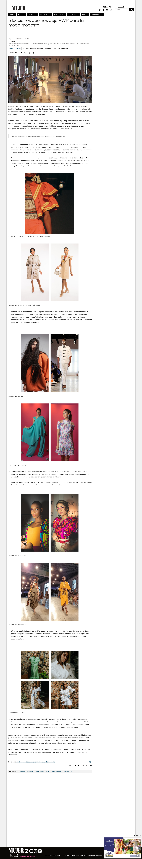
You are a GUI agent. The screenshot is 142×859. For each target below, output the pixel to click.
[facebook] (103, 9)
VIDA (83, 15)
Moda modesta (56, 771)
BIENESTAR (44, 15)
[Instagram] (107, 9)
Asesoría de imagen (26, 771)
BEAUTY (31, 15)
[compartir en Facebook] (17, 53)
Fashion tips (40, 771)
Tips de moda (67, 771)
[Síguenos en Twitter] (27, 850)
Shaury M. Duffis (14, 48)
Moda (47, 771)
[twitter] (100, 9)
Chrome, (94, 855)
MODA (20, 15)
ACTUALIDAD (58, 15)
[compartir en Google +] (25, 53)
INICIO (12, 15)
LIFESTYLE (72, 15)
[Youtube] (111, 9)
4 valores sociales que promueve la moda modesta (35, 762)
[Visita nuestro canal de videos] (40, 850)
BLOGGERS (95, 15)
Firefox (99, 855)
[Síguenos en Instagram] (35, 850)
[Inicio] (18, 8)
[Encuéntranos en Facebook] (31, 850)
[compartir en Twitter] (21, 53)
